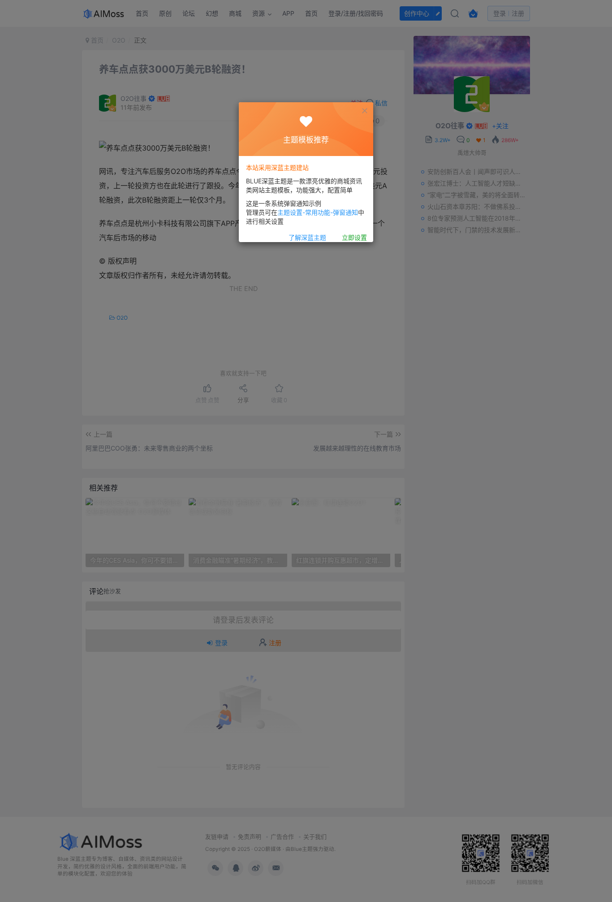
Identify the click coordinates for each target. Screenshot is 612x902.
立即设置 (354, 237)
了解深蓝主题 (307, 237)
